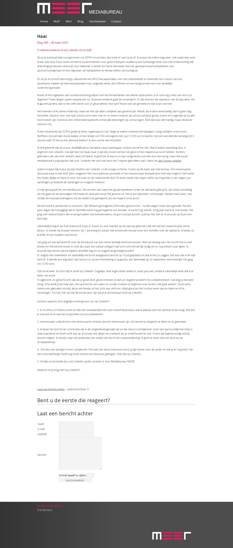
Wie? (69, 21)
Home (44, 21)
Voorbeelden (97, 21)
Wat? (57, 21)
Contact (116, 21)
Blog (80, 21)
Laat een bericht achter (51, 389)
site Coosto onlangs (169, 160)
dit (41, 103)
